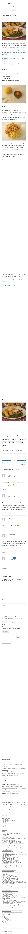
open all (4, 818)
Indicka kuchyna (5, 827)
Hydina (3, 826)
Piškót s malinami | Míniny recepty (9, 788)
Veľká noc (4, 921)
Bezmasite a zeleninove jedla (9, 820)
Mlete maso (4, 830)
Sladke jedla (5, 917)
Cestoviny (4, 822)
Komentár (4, 582)
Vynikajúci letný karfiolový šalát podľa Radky (12, 904)
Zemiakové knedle (6, 898)
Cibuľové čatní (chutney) (7, 855)
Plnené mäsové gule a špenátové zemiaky (12, 864)
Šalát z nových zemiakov (7, 903)
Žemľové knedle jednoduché (8, 889)
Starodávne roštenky (15, 784)
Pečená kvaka (5, 873)
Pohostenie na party (6, 834)
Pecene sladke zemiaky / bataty (9, 870)
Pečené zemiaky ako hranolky (9, 900)
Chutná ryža (5, 899)
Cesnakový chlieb (6, 856)
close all (8, 818)
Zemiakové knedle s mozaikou (9, 845)
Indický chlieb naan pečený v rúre (10, 879)
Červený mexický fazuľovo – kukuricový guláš (12, 764)
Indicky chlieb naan (6, 890)
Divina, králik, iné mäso (7, 823)
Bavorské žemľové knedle (8, 859)
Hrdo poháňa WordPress (7, 931)
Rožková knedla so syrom (8, 844)
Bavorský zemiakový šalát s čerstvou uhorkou (12, 910)
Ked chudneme (5, 829)
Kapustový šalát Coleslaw (8, 867)
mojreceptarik (5, 786)
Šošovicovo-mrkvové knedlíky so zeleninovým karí (13, 838)
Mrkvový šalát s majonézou (8, 840)
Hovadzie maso (5, 825)
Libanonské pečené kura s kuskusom (10, 860)
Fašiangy (4, 824)
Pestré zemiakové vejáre (7, 851)
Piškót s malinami (6, 762)
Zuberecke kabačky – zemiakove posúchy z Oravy (14, 906)
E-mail (3, 605)
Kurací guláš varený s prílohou (9, 893)
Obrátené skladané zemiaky (8, 871)
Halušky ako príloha (6, 877)
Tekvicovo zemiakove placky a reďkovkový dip (12, 852)
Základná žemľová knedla (8, 846)
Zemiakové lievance (6, 911)
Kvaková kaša (5, 863)
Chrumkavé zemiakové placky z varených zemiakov (14, 843)
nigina (9, 475)
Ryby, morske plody (6, 913)
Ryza (3, 915)
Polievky (4, 835)
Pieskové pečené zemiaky (8, 880)
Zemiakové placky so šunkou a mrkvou (10, 771)
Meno (3, 599)
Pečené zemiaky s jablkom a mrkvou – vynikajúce (13, 901)
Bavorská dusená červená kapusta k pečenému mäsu (14, 905)
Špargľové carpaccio (6, 850)
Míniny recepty (14, 3)
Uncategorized (5, 919)
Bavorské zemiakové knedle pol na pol (11, 878)
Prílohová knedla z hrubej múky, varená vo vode (13, 907)
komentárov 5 (5, 19)
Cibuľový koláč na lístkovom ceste (10, 857)
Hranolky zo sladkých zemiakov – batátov (11, 841)
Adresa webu (5, 611)
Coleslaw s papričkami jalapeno (9, 861)
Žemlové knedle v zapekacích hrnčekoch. (11, 872)
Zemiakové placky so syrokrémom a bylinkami (13, 881)
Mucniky (4, 831)
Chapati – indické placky (7, 875)
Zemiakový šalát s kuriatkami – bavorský (11, 902)
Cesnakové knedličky (7, 892)
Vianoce (4, 922)
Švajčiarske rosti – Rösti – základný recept (12, 912)
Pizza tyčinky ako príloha (7, 886)
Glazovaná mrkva (6, 853)
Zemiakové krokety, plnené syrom (10, 885)
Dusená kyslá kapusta (7, 894)
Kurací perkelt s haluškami (8, 837)
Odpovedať (4, 489)
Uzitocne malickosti (6, 920)
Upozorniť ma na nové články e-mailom (11, 628)
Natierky (4, 832)
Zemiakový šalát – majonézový (9, 849)
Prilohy (16, 450)
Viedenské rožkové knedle (8, 883)
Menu (14, 9)
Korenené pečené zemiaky (8, 858)
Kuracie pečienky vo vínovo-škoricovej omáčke (21, 462)
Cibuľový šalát (5, 874)
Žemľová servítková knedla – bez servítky (11, 862)
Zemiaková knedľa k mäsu (8, 896)
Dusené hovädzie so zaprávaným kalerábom (12, 847)
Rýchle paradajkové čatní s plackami (10, 869)
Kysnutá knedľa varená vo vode (9, 895)
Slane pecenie (5, 918)
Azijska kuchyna (5, 819)
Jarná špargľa (5, 839)
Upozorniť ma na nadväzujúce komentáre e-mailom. (12, 623)
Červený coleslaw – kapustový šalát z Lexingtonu (13, 866)
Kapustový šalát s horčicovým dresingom (11, 865)
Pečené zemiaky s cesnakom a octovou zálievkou (13, 897)
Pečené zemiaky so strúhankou (9, 876)
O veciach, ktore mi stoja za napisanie (11, 833)
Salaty (3, 916)
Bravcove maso (5, 821)
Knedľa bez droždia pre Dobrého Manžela (12, 842)
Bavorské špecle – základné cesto (10, 891)
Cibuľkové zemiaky (6, 884)
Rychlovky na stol (6, 914)
